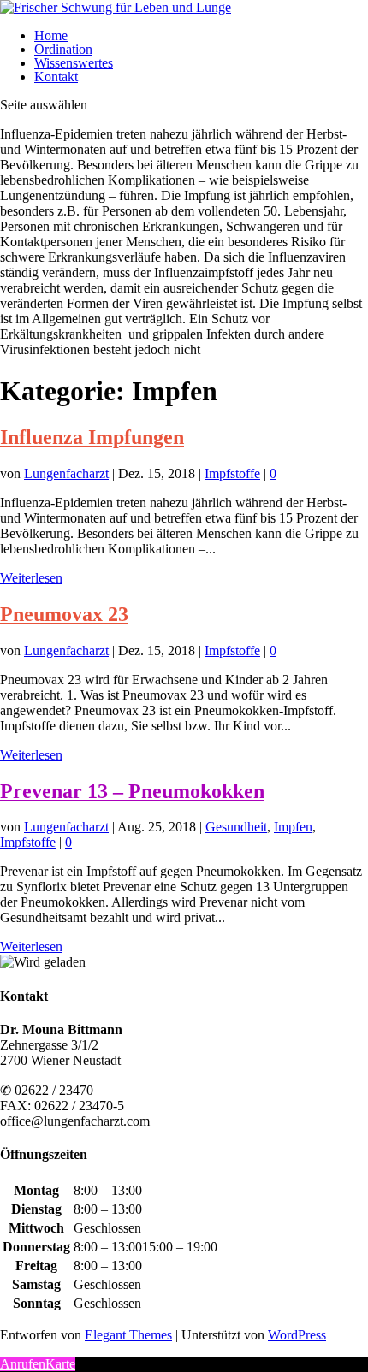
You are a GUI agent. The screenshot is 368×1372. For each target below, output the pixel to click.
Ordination (63, 49)
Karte (60, 1364)
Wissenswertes (73, 63)
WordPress (297, 1335)
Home (51, 35)
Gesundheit (236, 826)
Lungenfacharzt (66, 473)
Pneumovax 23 (64, 614)
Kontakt (56, 76)
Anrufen (22, 1364)
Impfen (293, 826)
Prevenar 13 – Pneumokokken (132, 791)
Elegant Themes (128, 1335)
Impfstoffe (232, 473)
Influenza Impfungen (92, 437)
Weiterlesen (31, 578)
